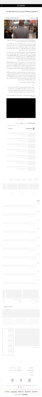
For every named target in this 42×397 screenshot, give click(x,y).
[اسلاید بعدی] (1, 316)
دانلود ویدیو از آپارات (21, 119)
